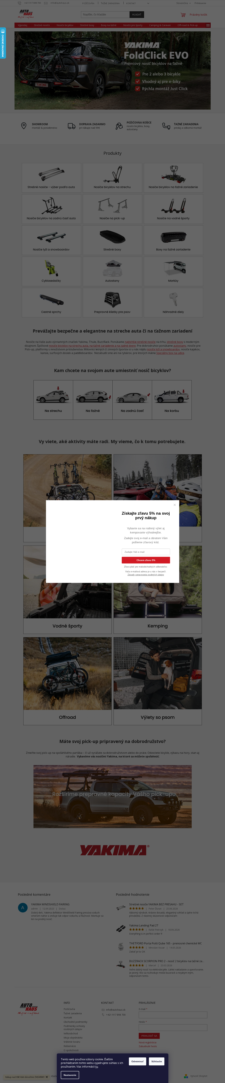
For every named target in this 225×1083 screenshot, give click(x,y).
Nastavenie (70, 1075)
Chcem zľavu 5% (146, 560)
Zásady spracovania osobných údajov (146, 574)
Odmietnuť (137, 1061)
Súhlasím (156, 1061)
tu (96, 1066)
